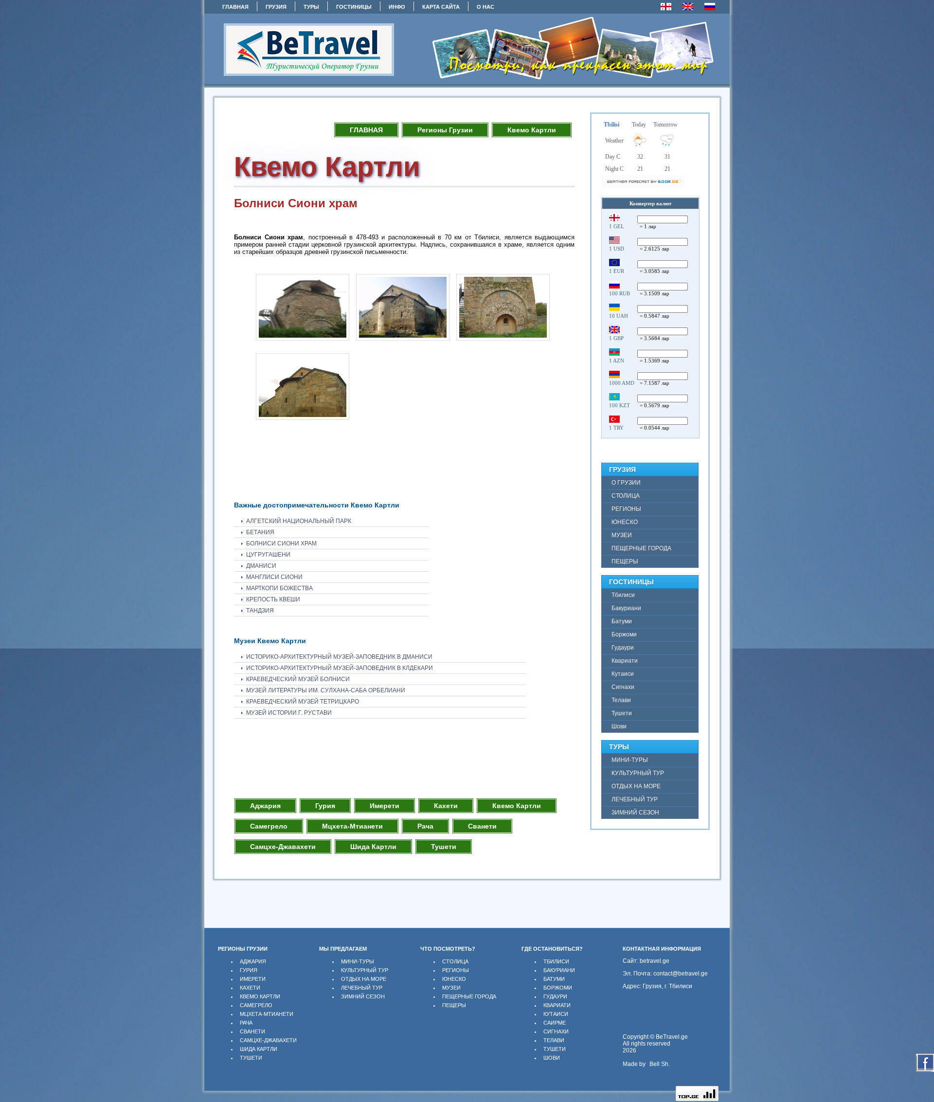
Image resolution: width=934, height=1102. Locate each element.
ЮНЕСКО (454, 979)
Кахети (446, 806)
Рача (425, 826)
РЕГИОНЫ (455, 970)
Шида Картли (373, 846)
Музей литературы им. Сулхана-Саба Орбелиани (325, 690)
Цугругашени (268, 554)
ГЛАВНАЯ (235, 7)
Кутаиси (555, 1014)
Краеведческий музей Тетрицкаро (302, 701)
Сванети (482, 826)
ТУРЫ (311, 7)
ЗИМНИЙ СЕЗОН (363, 996)
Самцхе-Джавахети (283, 846)
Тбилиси (556, 961)
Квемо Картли (531, 130)
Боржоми (557, 988)
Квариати (557, 1005)
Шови (551, 1058)
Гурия (325, 806)
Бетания (260, 532)
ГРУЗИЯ (276, 7)
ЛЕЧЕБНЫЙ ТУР (361, 988)
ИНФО (397, 7)
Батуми (554, 979)
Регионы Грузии (445, 130)
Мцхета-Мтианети (352, 826)
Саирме (554, 1023)
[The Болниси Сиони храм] (302, 340)
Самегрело (268, 826)
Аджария (265, 806)
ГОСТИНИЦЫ (354, 7)
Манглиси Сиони (274, 577)
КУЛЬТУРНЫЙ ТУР (364, 970)
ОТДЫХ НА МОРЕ (363, 979)
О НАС (485, 7)
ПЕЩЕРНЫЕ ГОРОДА (469, 996)
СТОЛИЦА (455, 961)
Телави (553, 1040)
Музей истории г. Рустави (289, 712)
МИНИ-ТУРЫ (357, 961)
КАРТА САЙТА (441, 7)
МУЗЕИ (451, 988)
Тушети (443, 846)
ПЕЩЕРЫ (454, 1005)
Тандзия (260, 610)
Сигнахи (556, 1031)
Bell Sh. (659, 1064)
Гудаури (555, 996)
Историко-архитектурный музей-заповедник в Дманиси (339, 656)
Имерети (384, 806)
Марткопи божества (279, 588)
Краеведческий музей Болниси (298, 679)
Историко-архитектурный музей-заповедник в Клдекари (339, 668)
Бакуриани (559, 970)
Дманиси (261, 565)
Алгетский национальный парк (298, 521)
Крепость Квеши (273, 599)
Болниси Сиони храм (281, 543)
